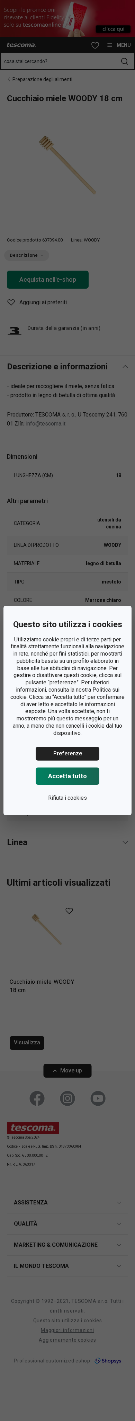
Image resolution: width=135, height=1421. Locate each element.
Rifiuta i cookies (67, 798)
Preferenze (67, 753)
